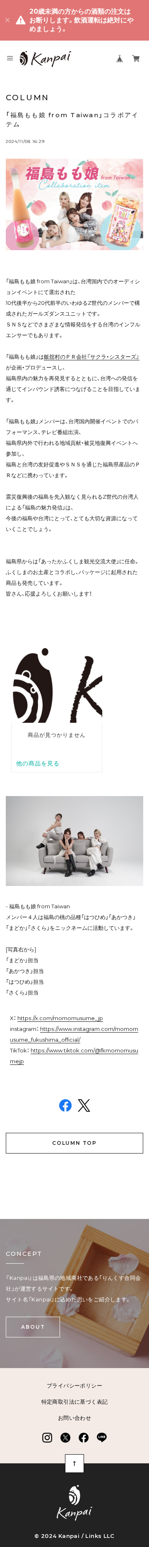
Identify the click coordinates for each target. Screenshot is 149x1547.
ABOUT (33, 1327)
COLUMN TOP (74, 1143)
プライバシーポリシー (74, 1385)
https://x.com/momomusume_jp (60, 1018)
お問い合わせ (74, 1418)
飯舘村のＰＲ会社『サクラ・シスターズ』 (91, 356)
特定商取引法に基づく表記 (74, 1402)
